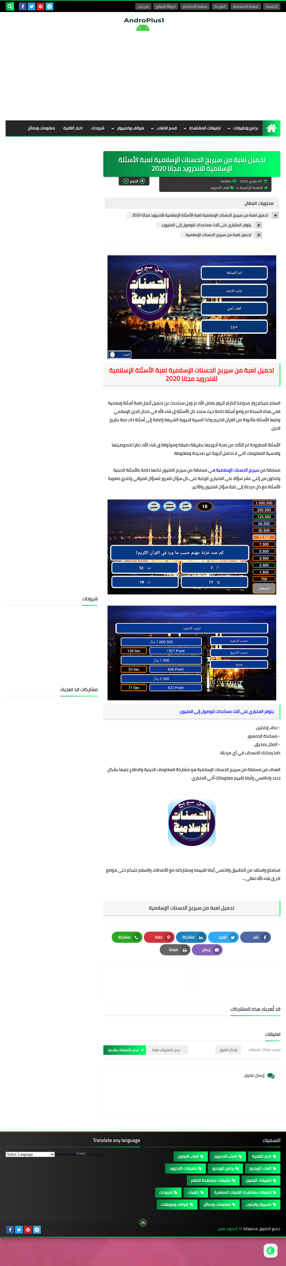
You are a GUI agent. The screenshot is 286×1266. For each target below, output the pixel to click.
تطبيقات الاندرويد (183, 1168)
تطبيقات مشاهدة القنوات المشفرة (242, 1192)
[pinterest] (40, 6)
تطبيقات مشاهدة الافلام (211, 1180)
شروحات (97, 128)
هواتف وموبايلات (175, 1204)
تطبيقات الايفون (258, 1180)
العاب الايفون (188, 1156)
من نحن (143, 6)
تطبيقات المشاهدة (205, 128)
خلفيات (98, 143)
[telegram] (49, 6)
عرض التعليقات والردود (123, 1050)
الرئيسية (272, 6)
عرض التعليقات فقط (166, 1050)
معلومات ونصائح (41, 128)
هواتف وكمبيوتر (130, 128)
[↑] (143, 1223)
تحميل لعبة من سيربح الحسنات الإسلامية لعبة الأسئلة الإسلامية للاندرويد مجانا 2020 (200, 215)
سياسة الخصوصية (245, 6)
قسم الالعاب (167, 128)
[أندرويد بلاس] (143, 24)
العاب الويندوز (260, 1168)
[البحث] (10, 6)
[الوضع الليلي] (271, 1251)
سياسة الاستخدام (195, 6)
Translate (94, 1154)
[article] (150, 981)
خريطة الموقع (165, 6)
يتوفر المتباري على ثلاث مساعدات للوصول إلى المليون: (206, 225)
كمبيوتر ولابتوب (258, 1204)
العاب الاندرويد (219, 188)
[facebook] (23, 6)
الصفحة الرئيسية (251, 188)
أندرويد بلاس (227, 1229)
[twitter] (31, 6)
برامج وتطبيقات (245, 128)
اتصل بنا (220, 6)
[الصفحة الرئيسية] (271, 128)
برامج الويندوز (223, 1168)
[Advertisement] (143, 76)
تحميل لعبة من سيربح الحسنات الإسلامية (218, 234)
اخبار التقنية (73, 128)
